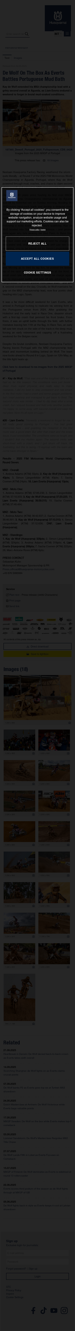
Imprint (43, 229)
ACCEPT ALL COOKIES (37, 259)
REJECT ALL (37, 243)
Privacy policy (34, 229)
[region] (38, 234)
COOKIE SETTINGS (37, 272)
